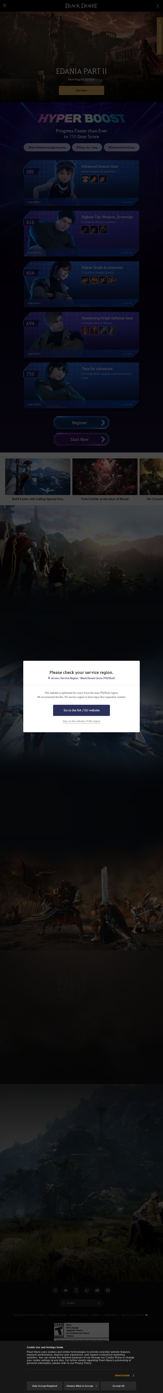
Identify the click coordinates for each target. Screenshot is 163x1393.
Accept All (118, 1386)
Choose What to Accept (79, 1386)
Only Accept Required (44, 1386)
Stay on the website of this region (81, 721)
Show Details (122, 1375)
